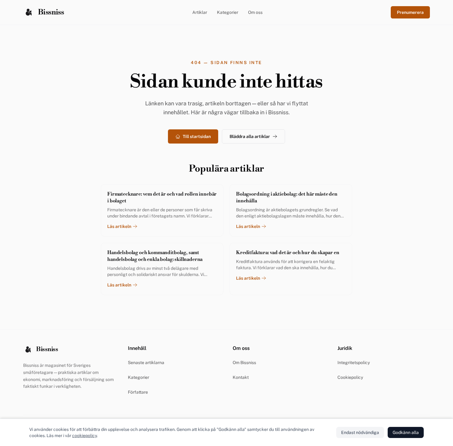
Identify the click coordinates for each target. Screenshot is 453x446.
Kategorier (227, 12)
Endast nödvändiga (360, 432)
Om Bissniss (244, 362)
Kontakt (241, 377)
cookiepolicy (84, 435)
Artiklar (199, 12)
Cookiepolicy (350, 377)
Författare (138, 392)
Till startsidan (197, 136)
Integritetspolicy (353, 362)
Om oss (255, 12)
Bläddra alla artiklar (250, 136)
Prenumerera (410, 12)
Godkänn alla (406, 432)
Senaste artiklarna (146, 362)
